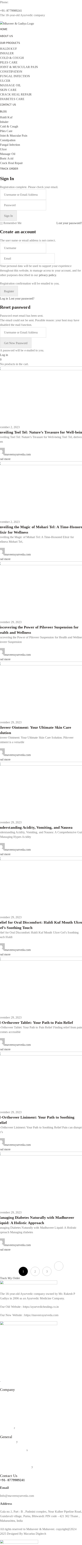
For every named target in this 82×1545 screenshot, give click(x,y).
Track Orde (7, 1428)
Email (4, 1488)
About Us (6, 1394)
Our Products (8, 1402)
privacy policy (47, 275)
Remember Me (12, 223)
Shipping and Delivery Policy (18, 1458)
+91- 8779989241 (12, 1480)
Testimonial (7, 1411)
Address (6, 1504)
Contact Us (7, 1419)
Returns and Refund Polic (15, 1466)
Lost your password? (69, 223)
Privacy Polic (8, 1441)
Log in (4, 298)
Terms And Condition (13, 1450)
